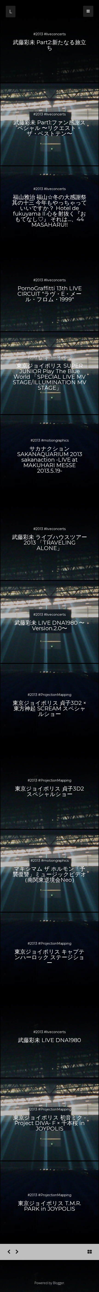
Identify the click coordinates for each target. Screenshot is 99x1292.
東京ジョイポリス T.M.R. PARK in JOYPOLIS (49, 1206)
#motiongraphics (55, 440)
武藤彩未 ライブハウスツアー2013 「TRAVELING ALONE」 (49, 542)
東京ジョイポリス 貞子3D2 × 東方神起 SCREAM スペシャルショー (49, 708)
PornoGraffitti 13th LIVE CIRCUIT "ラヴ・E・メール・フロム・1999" (49, 294)
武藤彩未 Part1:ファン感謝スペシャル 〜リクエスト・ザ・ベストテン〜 (50, 128)
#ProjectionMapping (54, 357)
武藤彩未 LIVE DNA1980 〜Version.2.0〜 (49, 625)
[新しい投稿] (9, 1252)
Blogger (58, 1283)
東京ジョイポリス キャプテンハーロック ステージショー (49, 957)
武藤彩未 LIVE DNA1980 (49, 1040)
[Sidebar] (88, 11)
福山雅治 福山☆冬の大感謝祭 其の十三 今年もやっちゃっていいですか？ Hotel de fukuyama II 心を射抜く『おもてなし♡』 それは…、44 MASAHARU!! (49, 211)
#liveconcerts (55, 34)
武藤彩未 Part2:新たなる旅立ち (49, 45)
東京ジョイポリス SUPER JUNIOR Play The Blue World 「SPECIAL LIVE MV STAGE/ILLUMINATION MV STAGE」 (49, 376)
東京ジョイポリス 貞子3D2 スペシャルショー (49, 791)
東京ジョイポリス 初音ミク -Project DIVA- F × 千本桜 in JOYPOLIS (49, 1123)
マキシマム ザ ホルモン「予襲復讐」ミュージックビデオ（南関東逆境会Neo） (49, 874)
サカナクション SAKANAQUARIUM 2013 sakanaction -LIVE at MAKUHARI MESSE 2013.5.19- (49, 459)
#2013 (38, 34)
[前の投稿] (17, 1252)
